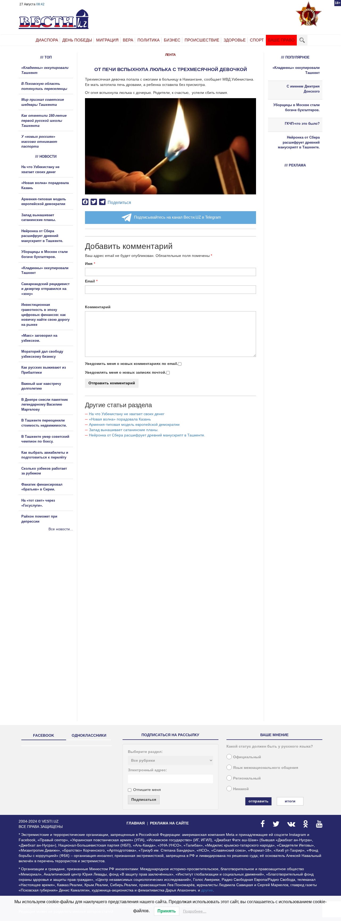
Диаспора (47, 40)
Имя (88, 263)
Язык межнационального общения (265, 767)
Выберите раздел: (145, 751)
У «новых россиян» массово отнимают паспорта (39, 141)
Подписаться (143, 799)
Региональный (247, 778)
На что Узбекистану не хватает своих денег (126, 414)
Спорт (257, 40)
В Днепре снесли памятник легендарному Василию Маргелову (44, 404)
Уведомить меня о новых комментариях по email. (131, 363)
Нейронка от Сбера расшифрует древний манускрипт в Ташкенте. (147, 435)
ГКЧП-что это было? (302, 124)
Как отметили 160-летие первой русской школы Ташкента (44, 120)
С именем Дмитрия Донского (303, 88)
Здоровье (235, 40)
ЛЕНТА (170, 55)
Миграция (107, 40)
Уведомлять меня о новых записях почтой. (125, 372)
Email (90, 281)
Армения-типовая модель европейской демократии (134, 424)
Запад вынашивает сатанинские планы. (124, 430)
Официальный (247, 757)
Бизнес (172, 40)
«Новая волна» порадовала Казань (120, 419)
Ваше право (281, 40)
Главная (136, 823)
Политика (148, 40)
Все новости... (60, 529)
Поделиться (119, 202)
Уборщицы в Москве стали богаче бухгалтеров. (296, 107)
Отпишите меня (147, 789)
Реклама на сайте (169, 823)
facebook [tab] (43, 735)
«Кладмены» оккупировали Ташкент (296, 70)
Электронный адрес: (147, 770)
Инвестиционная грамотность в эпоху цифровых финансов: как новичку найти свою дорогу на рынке (45, 314)
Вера (128, 40)
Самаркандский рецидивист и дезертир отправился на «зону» (45, 289)
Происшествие (202, 40)
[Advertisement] (51, 589)
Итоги (290, 801)
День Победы (77, 40)
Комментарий (98, 307)
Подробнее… (194, 911)
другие (207, 890)
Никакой (241, 789)
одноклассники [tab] (89, 735)
